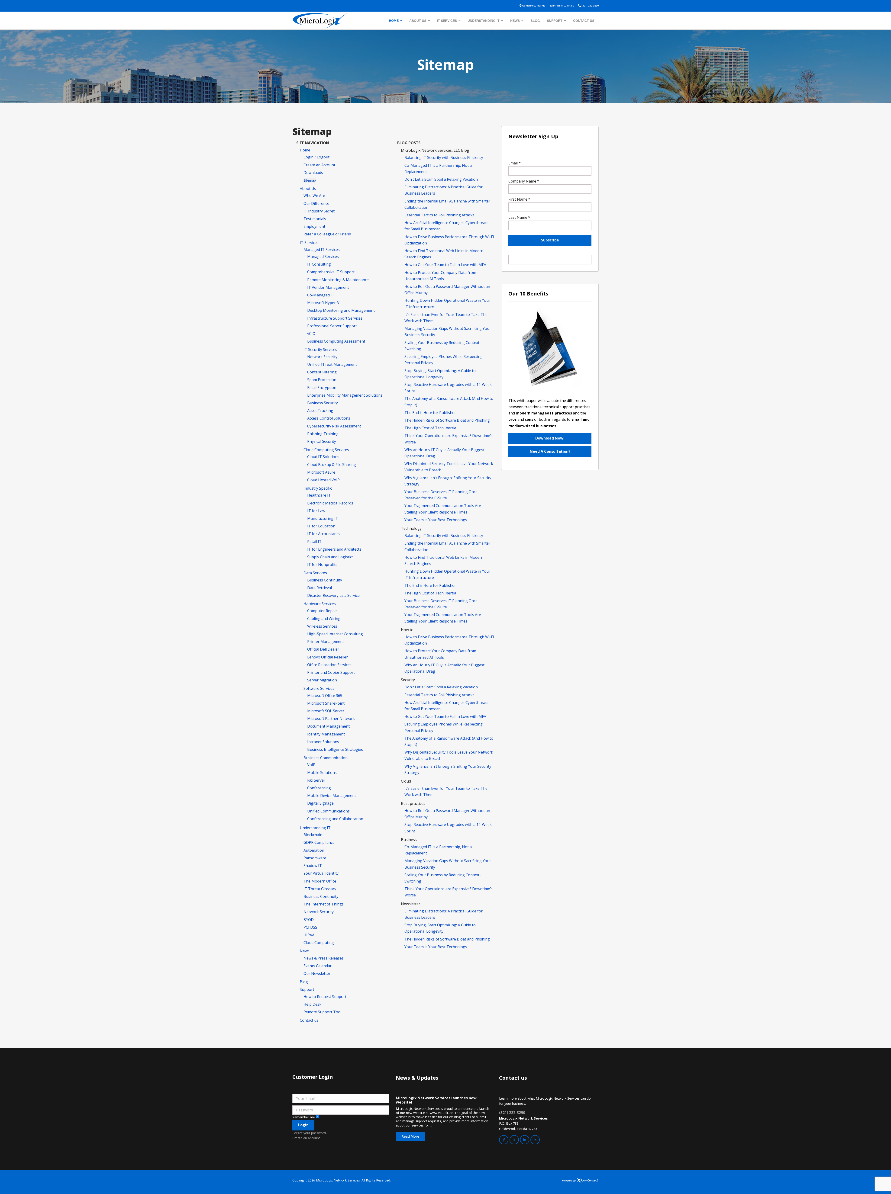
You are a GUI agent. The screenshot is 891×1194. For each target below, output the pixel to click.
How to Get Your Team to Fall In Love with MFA (445, 264)
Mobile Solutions (322, 772)
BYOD (308, 919)
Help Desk (312, 1004)
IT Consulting (319, 264)
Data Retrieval (319, 587)
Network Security (322, 356)
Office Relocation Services (329, 664)
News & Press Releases (323, 958)
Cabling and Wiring (323, 618)
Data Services (315, 572)
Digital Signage (320, 803)
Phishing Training (323, 433)
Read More (410, 1136)
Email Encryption (321, 387)
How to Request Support (324, 996)
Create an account (306, 1138)
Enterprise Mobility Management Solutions (344, 395)
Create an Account (319, 164)
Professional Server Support (332, 325)
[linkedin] (524, 1139)
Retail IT (314, 541)
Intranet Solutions (323, 741)
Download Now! (550, 438)
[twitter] (514, 1139)
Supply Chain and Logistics (330, 556)
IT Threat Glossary (319, 888)
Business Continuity (324, 580)
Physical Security (321, 441)
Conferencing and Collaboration (335, 818)
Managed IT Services (321, 249)
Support (554, 20)
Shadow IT (312, 865)
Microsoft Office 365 (324, 695)
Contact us (583, 20)
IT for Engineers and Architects (334, 549)
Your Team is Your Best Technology (435, 519)
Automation (313, 850)
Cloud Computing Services (326, 449)
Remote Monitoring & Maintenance (338, 279)
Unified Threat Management (332, 364)
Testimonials (314, 218)
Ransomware (314, 857)
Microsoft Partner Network (331, 718)
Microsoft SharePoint (326, 703)
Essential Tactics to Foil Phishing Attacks (439, 215)
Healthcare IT (319, 495)
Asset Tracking (320, 410)
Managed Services (323, 256)
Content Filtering (322, 372)
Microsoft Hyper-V (323, 302)
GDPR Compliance (319, 842)
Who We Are (314, 195)
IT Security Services (320, 349)
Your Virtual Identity (321, 873)
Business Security (322, 402)
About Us (417, 20)
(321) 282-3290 (590, 5)
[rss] (535, 1139)
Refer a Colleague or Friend (327, 234)
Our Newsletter (316, 973)
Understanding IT (484, 20)
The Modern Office (319, 881)
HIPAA (308, 934)
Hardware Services (319, 603)
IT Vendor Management (328, 287)
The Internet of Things (323, 904)
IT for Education (321, 526)
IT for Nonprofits (322, 564)
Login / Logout (316, 157)
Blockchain (312, 834)
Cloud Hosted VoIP (323, 479)
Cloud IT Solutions (323, 456)
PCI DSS (310, 927)
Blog (535, 20)
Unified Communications (328, 811)
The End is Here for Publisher (430, 412)
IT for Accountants (323, 533)
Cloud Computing (318, 942)
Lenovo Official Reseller (327, 657)
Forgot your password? (309, 1133)
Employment (314, 226)
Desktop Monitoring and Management (341, 310)
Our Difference (316, 203)
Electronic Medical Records (330, 503)
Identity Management (326, 734)
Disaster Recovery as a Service (333, 595)
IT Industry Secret (319, 211)
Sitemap (309, 180)
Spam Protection (321, 379)
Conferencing (319, 787)
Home (394, 20)
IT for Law (316, 510)
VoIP (311, 764)
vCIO (311, 333)
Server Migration (322, 680)
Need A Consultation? (550, 451)
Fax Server (316, 780)
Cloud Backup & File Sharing (331, 464)
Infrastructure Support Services (334, 318)
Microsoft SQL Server (325, 710)
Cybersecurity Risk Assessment (334, 426)
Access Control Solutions (328, 418)
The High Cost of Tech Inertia (430, 427)
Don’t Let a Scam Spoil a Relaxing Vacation (441, 179)
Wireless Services (322, 626)
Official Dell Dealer (323, 649)
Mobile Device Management (331, 795)
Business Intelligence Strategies (335, 749)
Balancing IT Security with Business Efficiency (443, 157)
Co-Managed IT (320, 295)
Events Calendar (317, 965)
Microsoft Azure (321, 472)
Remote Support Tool (322, 1011)
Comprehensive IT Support (331, 271)
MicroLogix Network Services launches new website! (436, 1100)
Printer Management (325, 641)
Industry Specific (317, 488)
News (515, 20)
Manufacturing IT (322, 518)
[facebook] (503, 1139)
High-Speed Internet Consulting (335, 633)
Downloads (313, 172)
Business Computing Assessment (336, 341)
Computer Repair (322, 610)
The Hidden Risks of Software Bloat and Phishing (447, 420)
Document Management (328, 726)
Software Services (318, 688)
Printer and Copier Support (331, 672)
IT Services (447, 20)
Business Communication (325, 757)
